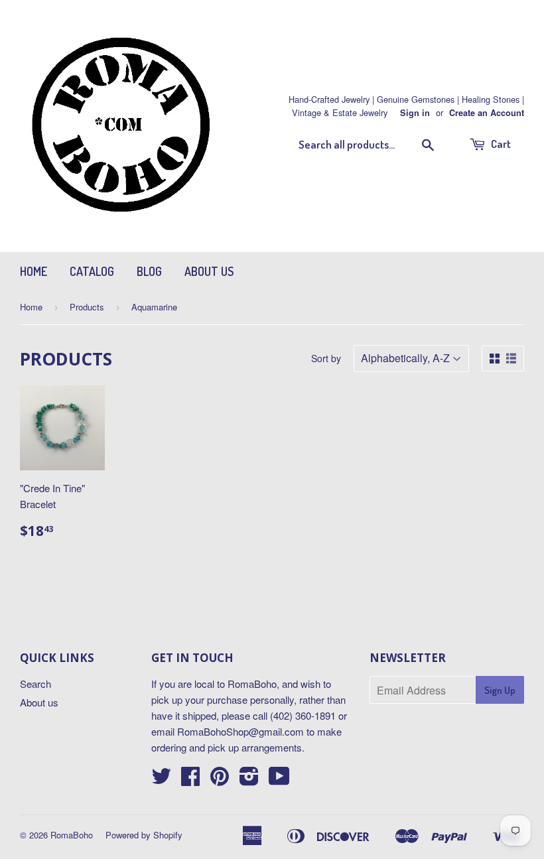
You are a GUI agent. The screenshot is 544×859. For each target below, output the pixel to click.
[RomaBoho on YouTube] (279, 780)
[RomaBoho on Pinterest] (220, 780)
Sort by (326, 358)
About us (209, 271)
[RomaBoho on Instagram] (249, 780)
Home (33, 271)
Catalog (92, 271)
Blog (149, 271)
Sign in (415, 113)
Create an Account (486, 113)
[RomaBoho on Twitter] (161, 780)
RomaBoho (71, 834)
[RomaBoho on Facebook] (190, 780)
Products (87, 306)
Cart (500, 144)
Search (35, 684)
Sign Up (499, 690)
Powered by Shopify (143, 834)
